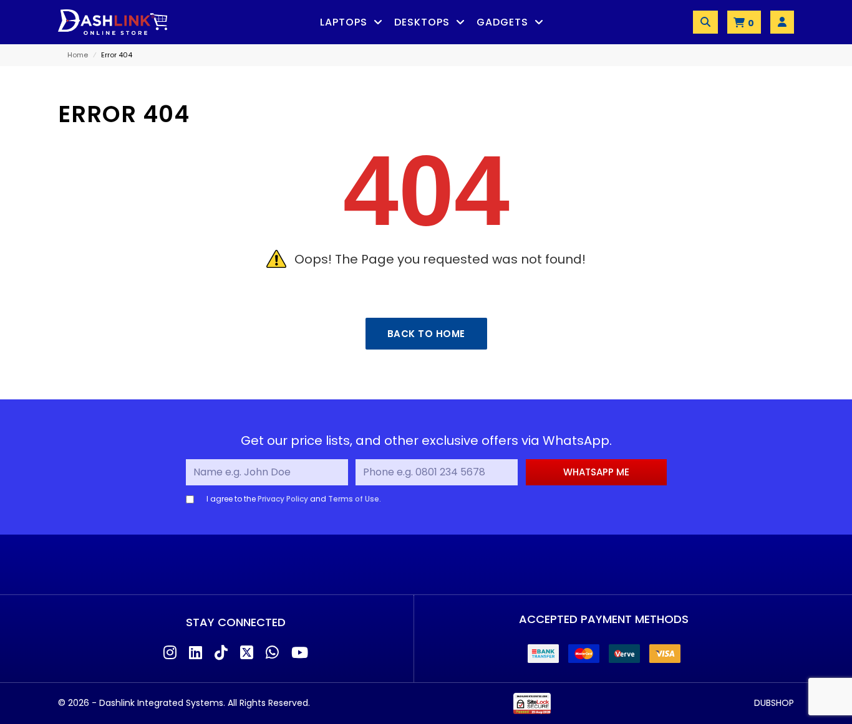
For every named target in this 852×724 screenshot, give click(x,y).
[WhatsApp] (272, 653)
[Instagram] (170, 653)
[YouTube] (299, 653)
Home (77, 55)
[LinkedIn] (195, 653)
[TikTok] (221, 653)
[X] (246, 653)
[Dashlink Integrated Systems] (112, 22)
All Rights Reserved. (269, 703)
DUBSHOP (774, 703)
